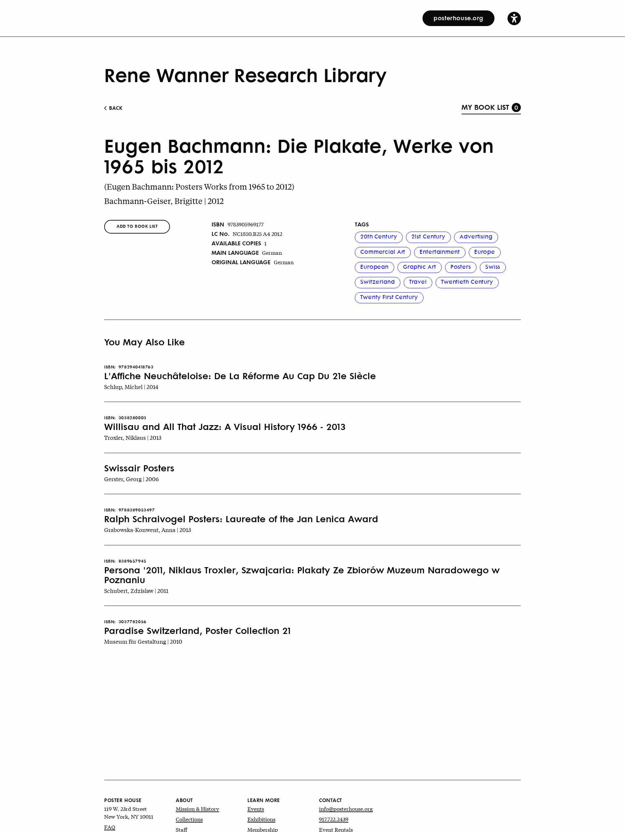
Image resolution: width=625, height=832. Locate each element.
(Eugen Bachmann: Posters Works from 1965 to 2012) (199, 186)
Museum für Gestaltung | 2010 (143, 641)
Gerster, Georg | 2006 (131, 479)
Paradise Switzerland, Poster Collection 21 (197, 630)
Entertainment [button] (440, 251)
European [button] (374, 266)
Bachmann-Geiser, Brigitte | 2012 (164, 201)
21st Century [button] (428, 236)
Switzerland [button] (377, 281)
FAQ (109, 826)
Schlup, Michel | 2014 (131, 386)
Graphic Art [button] (419, 266)
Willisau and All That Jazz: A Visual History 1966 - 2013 (225, 426)
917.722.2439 (333, 819)
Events (255, 808)
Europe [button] (484, 251)
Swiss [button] (492, 266)
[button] (514, 18)
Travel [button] (418, 281)
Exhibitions (261, 819)
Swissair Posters (139, 468)
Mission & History (197, 808)
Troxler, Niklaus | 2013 (132, 437)
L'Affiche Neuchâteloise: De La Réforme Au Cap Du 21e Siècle (240, 375)
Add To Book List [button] (137, 226)
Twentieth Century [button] (467, 281)
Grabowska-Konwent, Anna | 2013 (147, 529)
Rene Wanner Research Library (245, 74)
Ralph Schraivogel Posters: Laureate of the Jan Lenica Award (241, 519)
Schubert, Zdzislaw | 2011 (136, 590)
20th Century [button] (378, 236)
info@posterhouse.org (346, 808)
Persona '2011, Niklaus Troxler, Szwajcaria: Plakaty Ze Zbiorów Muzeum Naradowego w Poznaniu (302, 574)
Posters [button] (461, 266)
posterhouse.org (458, 17)
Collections (189, 819)
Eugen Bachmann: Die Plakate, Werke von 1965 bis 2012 (299, 155)
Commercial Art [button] (382, 251)
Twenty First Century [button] (389, 297)
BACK (115, 107)
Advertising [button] (476, 236)
